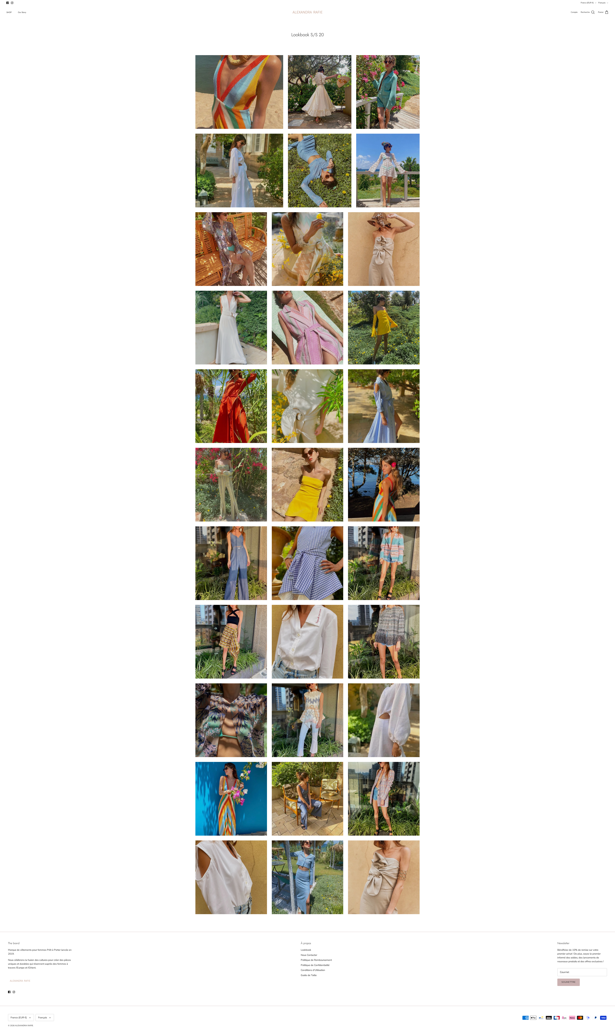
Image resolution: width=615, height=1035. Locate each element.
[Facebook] (7, 3)
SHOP (9, 12)
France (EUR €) (587, 2)
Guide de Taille (309, 975)
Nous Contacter (309, 955)
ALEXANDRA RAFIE (24, 1025)
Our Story (22, 12)
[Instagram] (12, 3)
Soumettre (569, 982)
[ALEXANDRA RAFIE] (307, 12)
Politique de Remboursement (316, 960)
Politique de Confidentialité (315, 965)
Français (602, 2)
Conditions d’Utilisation (313, 970)
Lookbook (306, 950)
